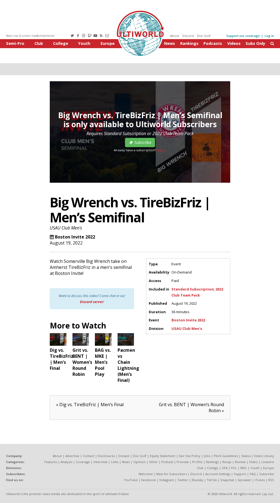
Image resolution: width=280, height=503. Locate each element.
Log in (269, 36)
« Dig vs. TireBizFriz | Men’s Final (90, 405)
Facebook (148, 480)
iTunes (260, 480)
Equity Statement (162, 456)
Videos (234, 43)
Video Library (264, 456)
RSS (271, 480)
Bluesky (197, 480)
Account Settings (217, 474)
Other (153, 462)
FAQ (253, 474)
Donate (123, 456)
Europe (108, 43)
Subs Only (255, 43)
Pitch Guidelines (226, 456)
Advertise (72, 456)
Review (240, 462)
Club (38, 43)
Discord (188, 36)
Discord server (91, 301)
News (169, 43)
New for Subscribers (171, 474)
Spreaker (244, 480)
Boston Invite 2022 (75, 237)
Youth (84, 43)
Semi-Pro (15, 43)
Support (240, 474)
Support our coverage (243, 36)
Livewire (267, 462)
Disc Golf (204, 36)
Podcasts (212, 43)
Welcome (146, 474)
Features (50, 462)
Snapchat (227, 480)
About (174, 36)
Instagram (166, 480)
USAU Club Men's (66, 228)
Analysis (66, 462)
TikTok (212, 480)
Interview (100, 462)
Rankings (189, 43)
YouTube (131, 480)
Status (245, 456)
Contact (88, 456)
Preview (183, 462)
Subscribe (266, 474)
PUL (234, 468)
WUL (243, 468)
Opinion (139, 462)
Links (114, 462)
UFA (225, 468)
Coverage (83, 462)
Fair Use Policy (189, 456)
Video (253, 462)
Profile (197, 462)
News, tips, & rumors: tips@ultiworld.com (30, 35)
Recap (226, 462)
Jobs (207, 456)
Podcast (167, 462)
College (60, 43)
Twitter (182, 480)
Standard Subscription (192, 289)
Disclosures (106, 456)
